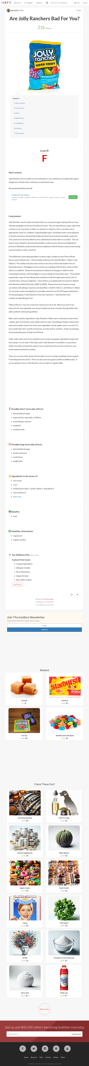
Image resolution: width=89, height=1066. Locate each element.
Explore (39, 3)
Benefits (19, 128)
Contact (48, 1057)
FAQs (18, 113)
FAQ (41, 1057)
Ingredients (20, 123)
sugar (15, 484)
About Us (17, 3)
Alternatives (20, 133)
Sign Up (76, 3)
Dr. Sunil (21, 10)
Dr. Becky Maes (48, 599)
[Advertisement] (44, 381)
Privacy (55, 1057)
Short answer (20, 103)
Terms (63, 1057)
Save (79, 10)
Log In (85, 3)
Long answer (20, 108)
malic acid (17, 496)
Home (26, 1057)
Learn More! (17, 584)
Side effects (20, 118)
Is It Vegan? (28, 3)
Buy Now (73, 197)
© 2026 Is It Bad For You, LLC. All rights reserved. (44, 1064)
